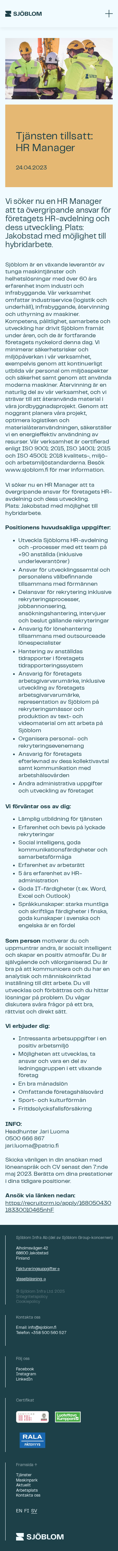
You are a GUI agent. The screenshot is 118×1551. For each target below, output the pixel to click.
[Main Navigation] (109, 13)
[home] (23, 14)
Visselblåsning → (31, 1279)
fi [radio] (26, 1511)
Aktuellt (23, 1485)
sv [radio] (34, 1511)
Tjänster (24, 1475)
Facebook (25, 1369)
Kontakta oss (28, 1495)
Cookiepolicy (28, 1302)
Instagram (26, 1374)
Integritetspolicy (32, 1297)
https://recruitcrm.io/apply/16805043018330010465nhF (58, 1206)
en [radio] (19, 1511)
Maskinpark (27, 1480)
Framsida (24, 1465)
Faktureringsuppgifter (36, 1269)
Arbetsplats (27, 1490)
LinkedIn (24, 1379)
